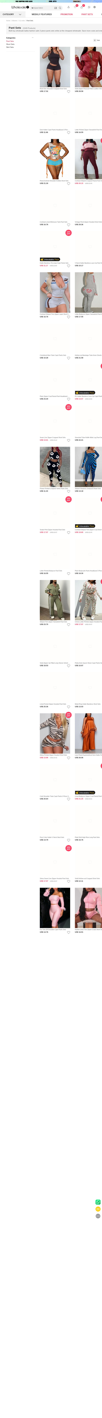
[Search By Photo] (55, 7)
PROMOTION (67, 14)
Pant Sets (10, 41)
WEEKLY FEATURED (42, 14)
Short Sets (10, 44)
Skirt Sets (10, 47)
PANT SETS (87, 14)
